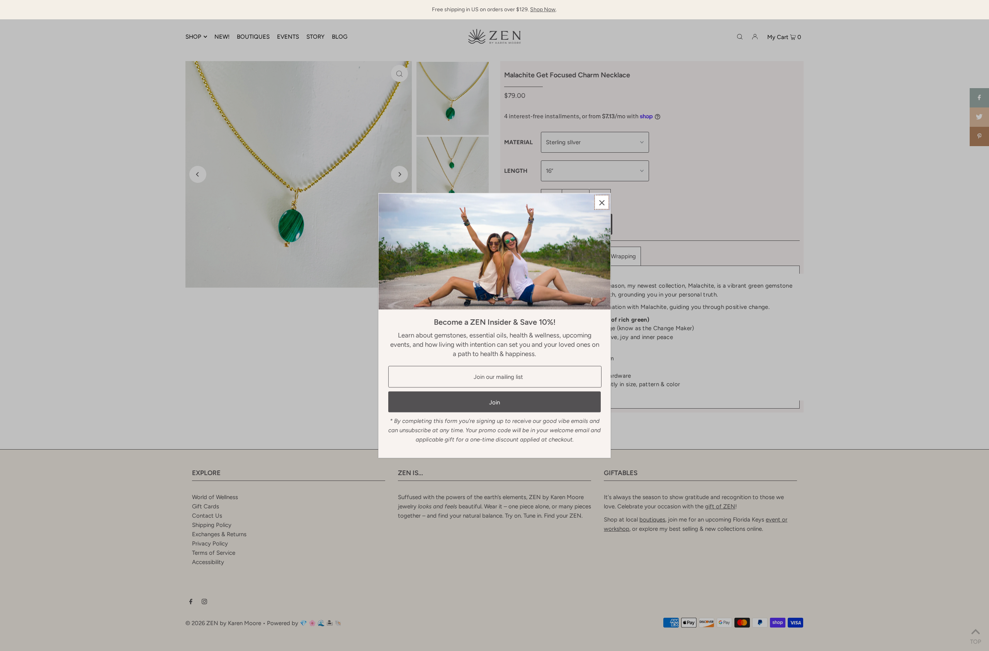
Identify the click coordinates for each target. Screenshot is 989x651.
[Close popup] (601, 202)
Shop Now (543, 9)
